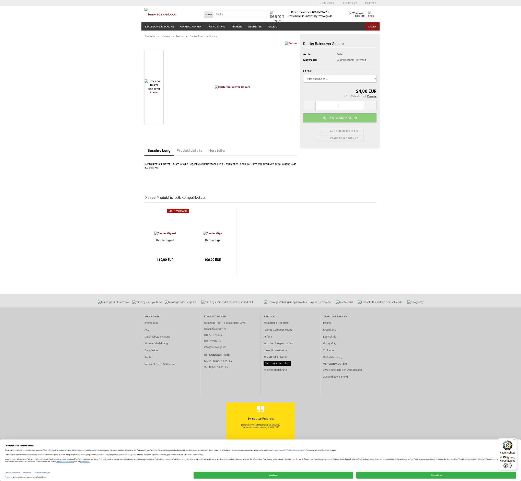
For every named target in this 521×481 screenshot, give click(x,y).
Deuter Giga (212, 240)
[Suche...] (273, 14)
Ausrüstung (216, 26)
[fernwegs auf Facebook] (112, 302)
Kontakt (149, 357)
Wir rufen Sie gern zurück (278, 343)
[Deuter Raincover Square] (232, 87)
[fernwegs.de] (171, 14)
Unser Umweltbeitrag (276, 350)
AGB (147, 329)
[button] (325, 3)
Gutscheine (151, 350)
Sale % (272, 26)
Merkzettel (370, 3)
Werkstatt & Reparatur (276, 322)
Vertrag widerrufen (277, 363)
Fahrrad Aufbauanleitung (278, 329)
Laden (372, 26)
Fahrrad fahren (190, 26)
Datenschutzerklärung (157, 336)
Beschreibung (159, 150)
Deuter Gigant (165, 240)
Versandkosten (335, 363)
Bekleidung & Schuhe (159, 26)
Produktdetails (189, 150)
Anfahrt (268, 336)
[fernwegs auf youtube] (146, 302)
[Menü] (514, 440)
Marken (237, 26)
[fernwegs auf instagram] (180, 302)
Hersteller (217, 150)
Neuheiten (255, 26)
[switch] (507, 465)
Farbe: (307, 70)
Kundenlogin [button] (349, 3)
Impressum (151, 322)
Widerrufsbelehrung (156, 343)
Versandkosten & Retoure (159, 364)
